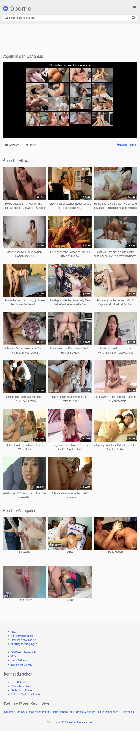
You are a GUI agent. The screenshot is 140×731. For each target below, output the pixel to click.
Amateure (89, 712)
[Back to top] (130, 720)
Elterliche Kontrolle (21, 664)
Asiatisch (14, 145)
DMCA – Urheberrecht (23, 652)
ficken (32, 145)
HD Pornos (103, 712)
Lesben (115, 712)
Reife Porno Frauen (22, 690)
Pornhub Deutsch (21, 686)
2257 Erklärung (19, 660)
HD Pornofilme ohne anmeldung (76, 722)
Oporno (19, 8)
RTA (13, 656)
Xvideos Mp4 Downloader (25, 694)
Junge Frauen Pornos (38, 712)
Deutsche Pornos (14, 712)
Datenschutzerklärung (23, 640)
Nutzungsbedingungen (24, 644)
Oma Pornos (75, 712)
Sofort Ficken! (128, 145)
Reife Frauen (59, 712)
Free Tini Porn (19, 682)
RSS (14, 632)
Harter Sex (128, 712)
